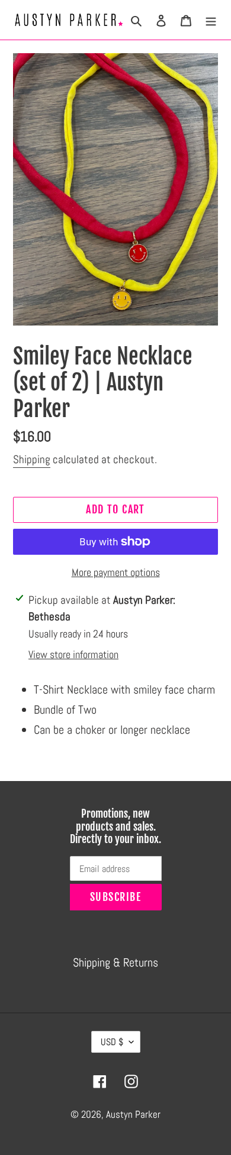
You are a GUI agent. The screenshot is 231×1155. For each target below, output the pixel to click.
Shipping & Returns (115, 962)
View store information (73, 654)
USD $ (112, 1042)
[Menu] (210, 19)
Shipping (31, 459)
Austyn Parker (133, 1114)
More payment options (116, 572)
